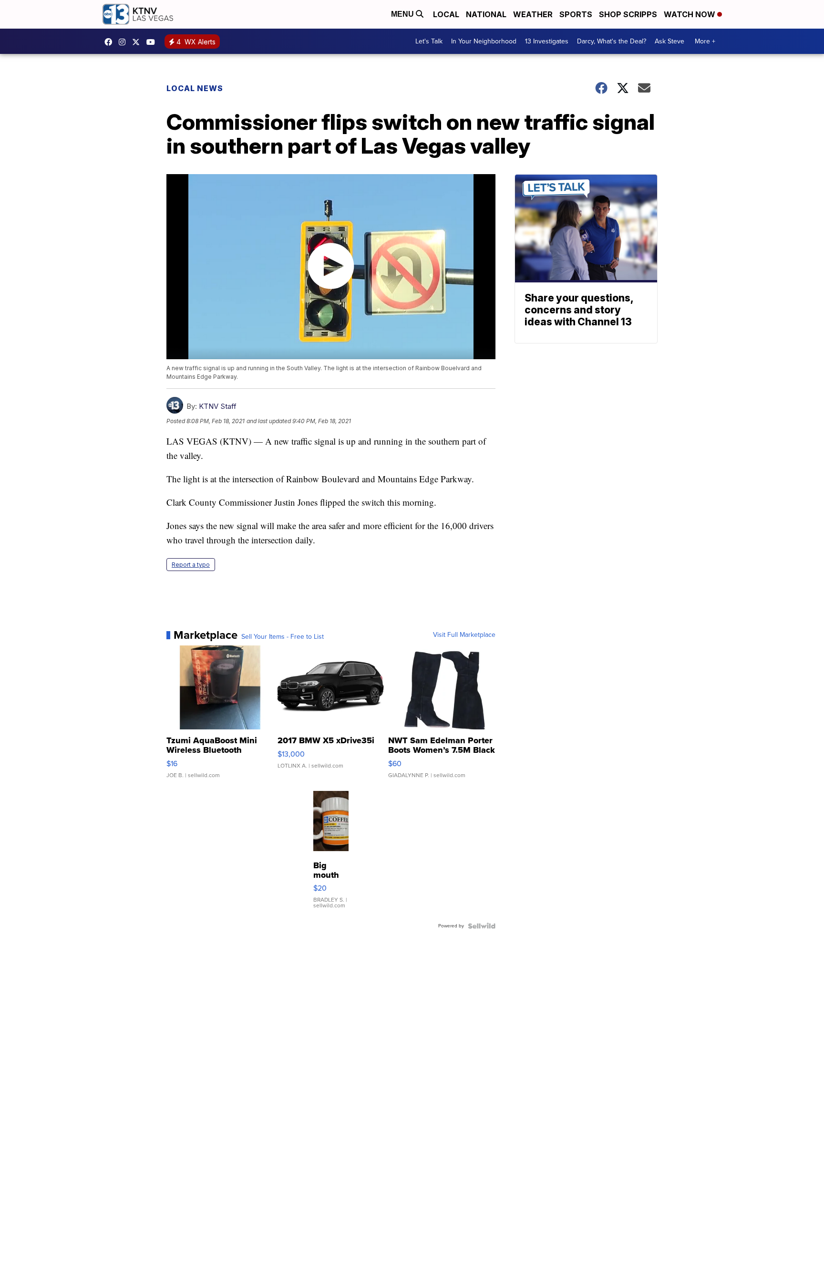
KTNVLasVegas (110, 42)
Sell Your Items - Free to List (282, 637)
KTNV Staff (218, 406)
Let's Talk (429, 41)
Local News (194, 88)
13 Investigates (546, 41)
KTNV (138, 42)
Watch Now (690, 14)
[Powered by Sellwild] (481, 926)
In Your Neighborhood (483, 41)
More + (705, 41)
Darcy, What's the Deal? (611, 41)
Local (446, 14)
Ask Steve (669, 41)
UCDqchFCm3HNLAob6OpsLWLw (153, 42)
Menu (403, 14)
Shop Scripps (628, 14)
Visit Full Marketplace (464, 635)
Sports (575, 14)
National (486, 14)
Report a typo (191, 564)
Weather (533, 14)
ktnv (124, 42)
